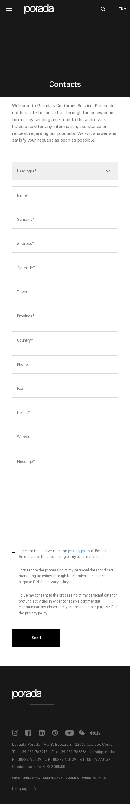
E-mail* (23, 413)
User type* (26, 171)
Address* (25, 244)
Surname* (25, 219)
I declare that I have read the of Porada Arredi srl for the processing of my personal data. (63, 554)
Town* (23, 292)
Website (24, 437)
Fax (20, 389)
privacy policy (79, 551)
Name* (23, 195)
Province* (25, 316)
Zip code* (26, 268)
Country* (25, 340)
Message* (26, 462)
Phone (22, 364)
